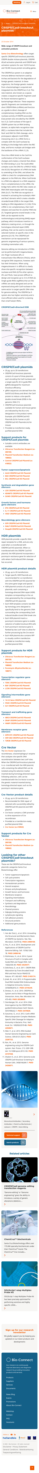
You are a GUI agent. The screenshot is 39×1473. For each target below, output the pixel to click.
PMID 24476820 (24, 1011)
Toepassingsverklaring (12, 1452)
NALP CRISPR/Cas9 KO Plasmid (18, 526)
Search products (13, 1142)
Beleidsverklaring (26, 1449)
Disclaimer (7, 1446)
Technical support (13, 1135)
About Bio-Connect (13, 1405)
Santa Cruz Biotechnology (12, 53)
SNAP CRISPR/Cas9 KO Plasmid (18, 720)
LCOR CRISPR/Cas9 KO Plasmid (18, 688)
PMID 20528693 (18, 999)
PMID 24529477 (23, 965)
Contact (9, 1415)
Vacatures (10, 1422)
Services (9, 1385)
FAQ (8, 1418)
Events (9, 1398)
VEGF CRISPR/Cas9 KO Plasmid (17, 514)
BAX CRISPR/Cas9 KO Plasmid (17, 476)
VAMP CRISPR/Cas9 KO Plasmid (18, 723)
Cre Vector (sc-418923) (14, 827)
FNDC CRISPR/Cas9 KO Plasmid (18, 703)
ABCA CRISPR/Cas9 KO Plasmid (18, 717)
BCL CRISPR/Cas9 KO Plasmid (17, 479)
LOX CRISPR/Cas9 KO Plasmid (17, 490)
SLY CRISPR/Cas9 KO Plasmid (17, 706)
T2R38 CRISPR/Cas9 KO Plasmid (18, 741)
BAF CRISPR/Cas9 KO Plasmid (17, 685)
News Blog (10, 1394)
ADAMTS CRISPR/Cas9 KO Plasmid (19, 493)
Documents (11, 1388)
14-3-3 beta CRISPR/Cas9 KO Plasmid (20, 700)
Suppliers (10, 1381)
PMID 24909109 (28, 942)
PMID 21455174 (29, 976)
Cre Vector (9, 751)
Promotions (11, 1401)
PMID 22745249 (26, 988)
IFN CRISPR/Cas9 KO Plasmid (17, 508)
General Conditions (10, 1449)
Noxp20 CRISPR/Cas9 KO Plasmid (19, 529)
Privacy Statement (20, 1446)
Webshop (17, 2)
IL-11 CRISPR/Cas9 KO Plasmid (17, 511)
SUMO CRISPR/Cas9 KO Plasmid (18, 496)
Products (9, 1377)
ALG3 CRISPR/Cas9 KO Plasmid (17, 473)
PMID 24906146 (14, 953)
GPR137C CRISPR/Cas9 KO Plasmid (19, 735)
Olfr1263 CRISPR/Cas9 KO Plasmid (19, 738)
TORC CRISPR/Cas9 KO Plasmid (18, 682)
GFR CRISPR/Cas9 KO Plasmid (17, 523)
